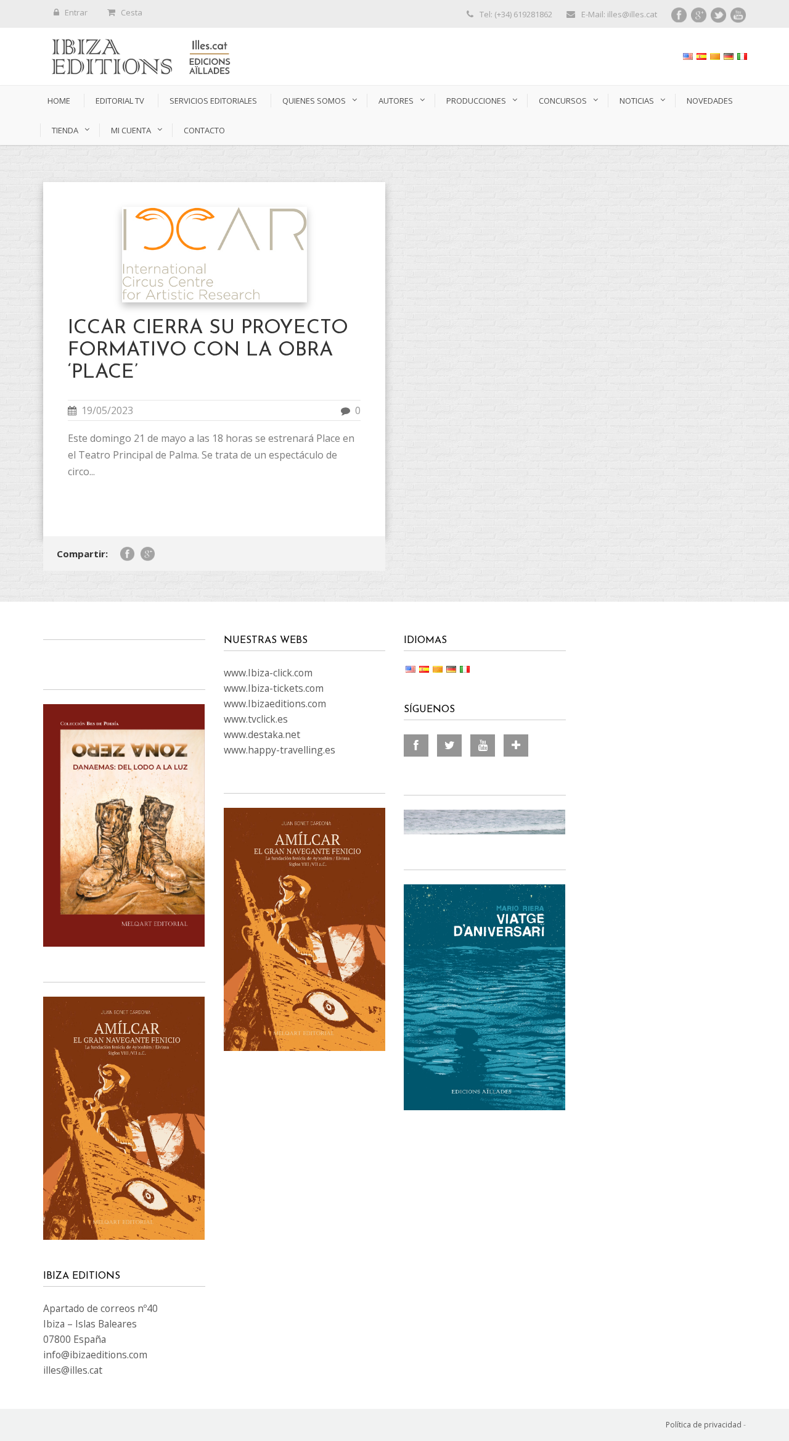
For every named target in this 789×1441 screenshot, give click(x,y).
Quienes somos (314, 100)
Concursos (563, 100)
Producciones (476, 100)
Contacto (204, 130)
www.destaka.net (262, 734)
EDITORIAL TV (120, 100)
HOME (58, 100)
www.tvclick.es (256, 719)
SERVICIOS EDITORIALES (213, 100)
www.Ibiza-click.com (268, 672)
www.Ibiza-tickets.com (274, 688)
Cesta (131, 12)
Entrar (76, 12)
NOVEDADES (710, 100)
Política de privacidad (704, 1424)
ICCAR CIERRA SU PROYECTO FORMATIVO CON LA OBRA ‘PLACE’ (208, 350)
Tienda (65, 130)
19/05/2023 (107, 410)
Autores (396, 100)
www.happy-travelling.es (279, 750)
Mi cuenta (131, 130)
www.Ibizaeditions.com (275, 703)
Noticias (636, 100)
